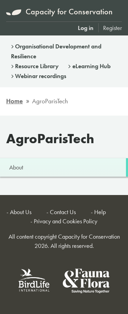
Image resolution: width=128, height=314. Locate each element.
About (16, 167)
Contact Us (63, 212)
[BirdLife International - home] (34, 282)
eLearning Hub (91, 66)
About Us (20, 212)
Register (112, 28)
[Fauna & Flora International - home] (86, 282)
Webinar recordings (40, 76)
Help (100, 212)
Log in (86, 28)
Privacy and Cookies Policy (65, 221)
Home (14, 101)
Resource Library (37, 66)
